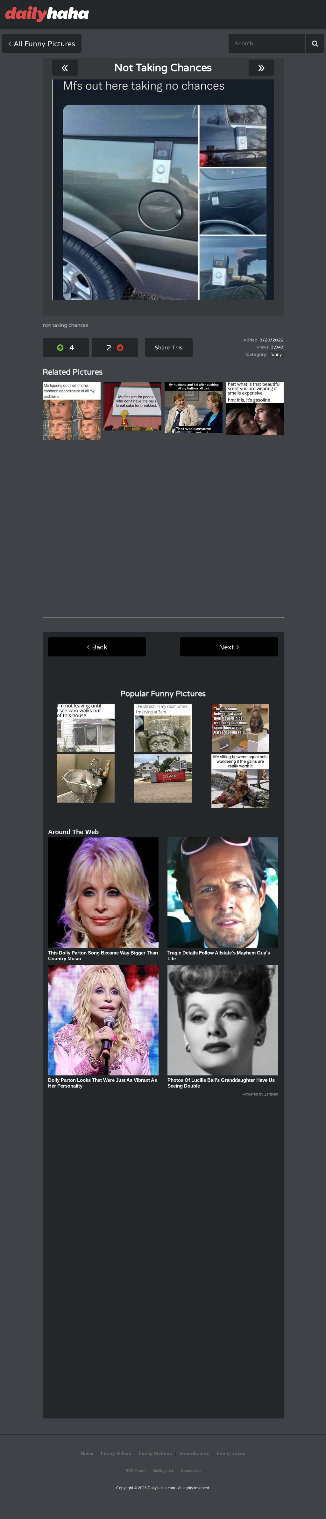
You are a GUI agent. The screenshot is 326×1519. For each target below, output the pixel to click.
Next (226, 647)
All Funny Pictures (44, 44)
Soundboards (194, 1453)
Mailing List (163, 1471)
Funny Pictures (155, 1453)
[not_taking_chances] (163, 189)
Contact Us (191, 1471)
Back (99, 647)
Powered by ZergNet (260, 1094)
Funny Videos (116, 1453)
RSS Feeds (135, 1471)
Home (87, 1453)
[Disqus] (163, 529)
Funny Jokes (231, 1453)
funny (276, 354)
